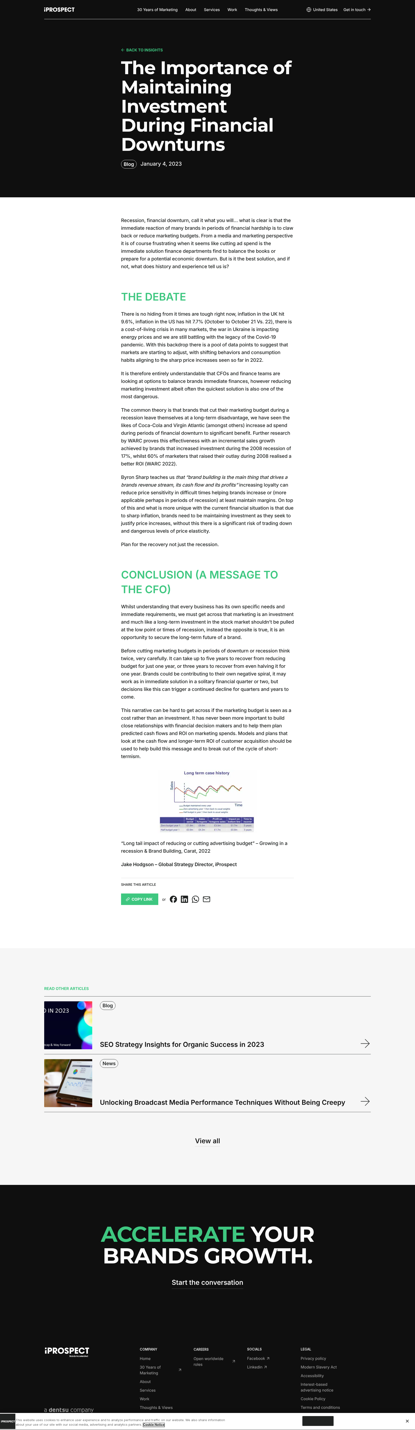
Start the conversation (207, 1282)
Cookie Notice (154, 1425)
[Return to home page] (59, 9)
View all (207, 1141)
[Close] (407, 1421)
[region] (207, 1421)
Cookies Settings (318, 1421)
